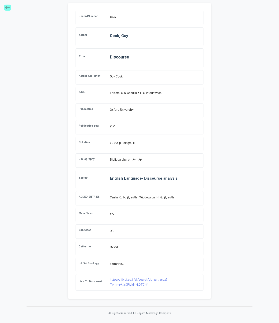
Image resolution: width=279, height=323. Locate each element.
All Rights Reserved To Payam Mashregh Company (139, 313)
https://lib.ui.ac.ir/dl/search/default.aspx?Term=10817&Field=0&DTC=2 (138, 282)
